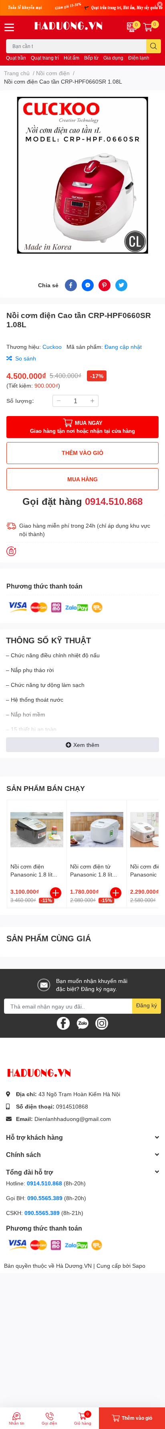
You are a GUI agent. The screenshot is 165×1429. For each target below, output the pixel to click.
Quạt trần (16, 58)
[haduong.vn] (69, 27)
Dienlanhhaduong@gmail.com (72, 1118)
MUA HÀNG (82, 479)
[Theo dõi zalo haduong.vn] (82, 1022)
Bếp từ (91, 58)
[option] (82, 175)
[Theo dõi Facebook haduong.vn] (63, 1022)
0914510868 (72, 1106)
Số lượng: (20, 400)
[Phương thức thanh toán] (55, 606)
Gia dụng (113, 58)
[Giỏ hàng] (148, 27)
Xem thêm (86, 744)
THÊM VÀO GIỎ (82, 452)
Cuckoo (52, 346)
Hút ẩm (71, 58)
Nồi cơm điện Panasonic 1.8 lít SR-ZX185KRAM (31, 874)
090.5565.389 (45, 1198)
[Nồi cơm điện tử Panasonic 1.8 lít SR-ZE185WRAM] (96, 829)
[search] (153, 46)
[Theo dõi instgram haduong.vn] (101, 1022)
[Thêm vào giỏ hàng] (55, 893)
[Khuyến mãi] (82, 8)
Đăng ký (146, 1005)
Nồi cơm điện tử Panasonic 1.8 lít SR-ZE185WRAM (92, 874)
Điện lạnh (138, 58)
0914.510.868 (114, 501)
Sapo (138, 1265)
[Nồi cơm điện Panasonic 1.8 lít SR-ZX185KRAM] (36, 829)
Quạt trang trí (45, 58)
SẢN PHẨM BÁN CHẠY (45, 788)
